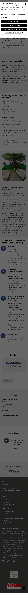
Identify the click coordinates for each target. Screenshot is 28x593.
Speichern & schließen (14, 25)
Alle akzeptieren (14, 21)
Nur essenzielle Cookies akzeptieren (14, 29)
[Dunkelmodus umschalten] (25, 4)
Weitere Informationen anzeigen (13, 32)
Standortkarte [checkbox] (21, 14)
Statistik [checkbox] (13, 14)
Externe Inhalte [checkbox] (7, 17)
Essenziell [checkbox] (5, 14)
